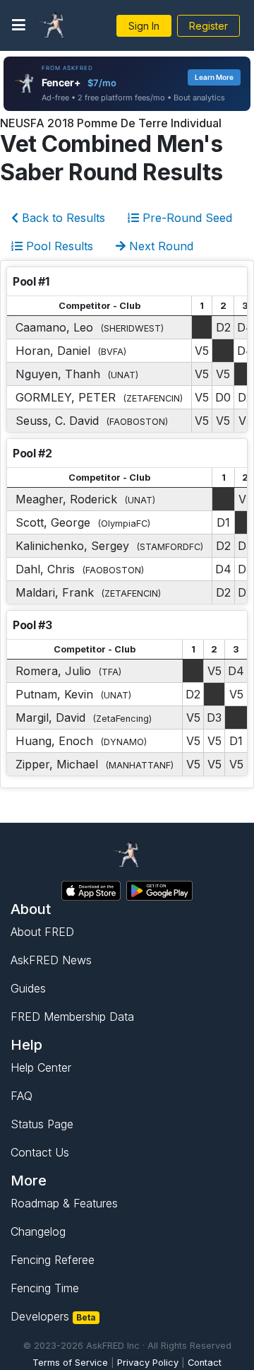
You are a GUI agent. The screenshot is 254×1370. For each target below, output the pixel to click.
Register (208, 26)
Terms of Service (70, 1362)
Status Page (42, 1124)
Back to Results (61, 218)
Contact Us (40, 1152)
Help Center (41, 1067)
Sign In (143, 26)
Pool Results (58, 246)
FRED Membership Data (72, 1016)
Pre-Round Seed (185, 218)
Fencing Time (45, 1288)
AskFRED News (51, 960)
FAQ (21, 1096)
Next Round (159, 246)
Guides (28, 988)
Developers (53, 1316)
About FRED (42, 932)
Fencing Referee (53, 1260)
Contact (205, 1362)
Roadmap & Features (64, 1203)
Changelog (38, 1231)
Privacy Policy (148, 1362)
